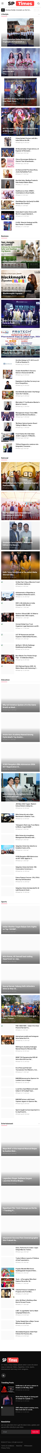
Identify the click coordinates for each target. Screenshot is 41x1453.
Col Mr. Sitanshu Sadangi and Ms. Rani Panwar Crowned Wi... (27, 223)
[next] (38, 10)
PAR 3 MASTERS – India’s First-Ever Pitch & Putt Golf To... (27, 1027)
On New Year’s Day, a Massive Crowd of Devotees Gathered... (28, 583)
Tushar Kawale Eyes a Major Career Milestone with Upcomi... (27, 1322)
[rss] (3, 1375)
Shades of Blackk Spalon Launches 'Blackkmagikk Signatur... (17, 292)
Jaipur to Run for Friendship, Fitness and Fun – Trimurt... (19, 1017)
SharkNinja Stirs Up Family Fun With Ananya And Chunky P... (27, 202)
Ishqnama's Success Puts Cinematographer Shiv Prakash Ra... (20, 1239)
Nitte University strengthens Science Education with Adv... (18, 795)
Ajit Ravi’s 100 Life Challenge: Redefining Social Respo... (25, 646)
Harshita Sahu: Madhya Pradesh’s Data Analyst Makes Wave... (27, 181)
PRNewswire (28, 1446)
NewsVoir (19, 1446)
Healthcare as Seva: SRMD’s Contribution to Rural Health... (25, 192)
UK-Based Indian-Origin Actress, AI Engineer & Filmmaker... (27, 150)
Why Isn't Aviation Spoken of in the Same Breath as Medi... (19, 706)
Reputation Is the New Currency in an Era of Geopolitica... (28, 382)
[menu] (2, 3)
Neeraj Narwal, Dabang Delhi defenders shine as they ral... (19, 987)
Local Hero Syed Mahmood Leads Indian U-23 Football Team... (27, 1090)
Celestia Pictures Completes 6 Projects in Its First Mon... (26, 1291)
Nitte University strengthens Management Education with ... (26, 836)
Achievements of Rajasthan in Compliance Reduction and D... (26, 593)
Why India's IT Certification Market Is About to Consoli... (28, 403)
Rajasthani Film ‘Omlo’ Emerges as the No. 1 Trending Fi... (20, 1209)
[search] (38, 3)
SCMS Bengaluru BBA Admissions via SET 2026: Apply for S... (27, 857)
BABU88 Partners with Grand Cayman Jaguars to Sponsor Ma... (27, 1100)
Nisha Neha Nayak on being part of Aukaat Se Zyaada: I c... (27, 1398)
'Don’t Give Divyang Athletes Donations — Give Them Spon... (19, 100)
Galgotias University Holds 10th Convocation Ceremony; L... (26, 868)
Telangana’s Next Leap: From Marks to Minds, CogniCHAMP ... (27, 826)
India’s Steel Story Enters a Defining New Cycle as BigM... (19, 322)
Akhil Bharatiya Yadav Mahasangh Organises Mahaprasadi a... (16, 40)
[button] (39, 14)
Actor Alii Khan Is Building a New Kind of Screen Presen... (26, 1301)
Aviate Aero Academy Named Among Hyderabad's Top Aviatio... (18, 736)
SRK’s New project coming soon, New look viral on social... (27, 1409)
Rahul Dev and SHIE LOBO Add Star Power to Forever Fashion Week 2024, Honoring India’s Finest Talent (18, 10)
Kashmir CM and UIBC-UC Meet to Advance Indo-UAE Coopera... (27, 614)
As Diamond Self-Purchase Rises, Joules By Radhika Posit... (27, 171)
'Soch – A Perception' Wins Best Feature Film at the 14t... (26, 1280)
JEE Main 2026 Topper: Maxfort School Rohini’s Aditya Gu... (26, 805)
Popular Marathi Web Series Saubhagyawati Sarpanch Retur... (26, 1269)
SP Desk (5, 44)
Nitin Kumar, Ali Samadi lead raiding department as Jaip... (17, 957)
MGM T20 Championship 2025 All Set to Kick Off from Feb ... (26, 1058)
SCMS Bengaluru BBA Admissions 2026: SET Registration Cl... (19, 765)
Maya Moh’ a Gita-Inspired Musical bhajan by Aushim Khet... (20, 1150)
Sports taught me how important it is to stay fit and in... (28, 1111)
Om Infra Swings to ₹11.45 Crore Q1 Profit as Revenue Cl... (27, 361)
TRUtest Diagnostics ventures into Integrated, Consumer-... (27, 445)
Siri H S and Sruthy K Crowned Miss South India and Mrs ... (20, 70)
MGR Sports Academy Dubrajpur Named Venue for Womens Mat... (26, 1048)
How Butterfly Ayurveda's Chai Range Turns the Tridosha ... (28, 393)
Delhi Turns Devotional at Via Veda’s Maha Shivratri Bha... (20, 573)
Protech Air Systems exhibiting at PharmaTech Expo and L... (16, 351)
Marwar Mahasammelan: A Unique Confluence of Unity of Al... (17, 514)
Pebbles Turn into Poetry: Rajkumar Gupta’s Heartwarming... (20, 484)
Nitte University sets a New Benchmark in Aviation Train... (25, 815)
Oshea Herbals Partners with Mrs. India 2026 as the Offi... (27, 139)
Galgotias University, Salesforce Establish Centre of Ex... (26, 847)
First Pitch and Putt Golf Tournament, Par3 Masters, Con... (27, 1069)
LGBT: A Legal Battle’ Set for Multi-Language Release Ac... (27, 1312)
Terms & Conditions (7, 1446)
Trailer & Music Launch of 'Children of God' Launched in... (27, 1259)
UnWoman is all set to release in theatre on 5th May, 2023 (27, 1387)
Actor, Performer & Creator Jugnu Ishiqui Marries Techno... (27, 1248)
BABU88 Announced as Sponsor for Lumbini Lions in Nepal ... (27, 1079)
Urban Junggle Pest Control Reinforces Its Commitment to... (20, 262)
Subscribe (35, 1432)
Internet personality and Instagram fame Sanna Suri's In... (27, 1037)
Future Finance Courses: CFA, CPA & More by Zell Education (27, 878)
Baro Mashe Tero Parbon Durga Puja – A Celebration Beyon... (26, 656)
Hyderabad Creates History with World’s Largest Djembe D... (26, 213)
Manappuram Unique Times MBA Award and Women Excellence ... (26, 414)
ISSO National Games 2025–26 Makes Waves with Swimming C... (26, 667)
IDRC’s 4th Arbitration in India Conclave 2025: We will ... (25, 604)
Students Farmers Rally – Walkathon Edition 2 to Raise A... (18, 543)
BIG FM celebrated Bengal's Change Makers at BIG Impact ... (20, 129)
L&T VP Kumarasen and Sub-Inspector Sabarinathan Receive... (27, 635)
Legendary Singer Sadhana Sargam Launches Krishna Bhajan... (17, 1179)
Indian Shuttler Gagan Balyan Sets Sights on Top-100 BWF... (20, 928)
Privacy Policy (5, 1448)
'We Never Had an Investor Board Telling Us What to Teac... (26, 424)
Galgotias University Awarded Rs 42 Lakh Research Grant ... (27, 889)
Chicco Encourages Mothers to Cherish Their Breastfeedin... (26, 160)
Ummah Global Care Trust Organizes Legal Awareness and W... (27, 625)
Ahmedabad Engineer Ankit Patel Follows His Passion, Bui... (26, 1333)
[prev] (35, 10)
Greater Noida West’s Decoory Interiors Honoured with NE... (26, 372)
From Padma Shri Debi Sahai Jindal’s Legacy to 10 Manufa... (26, 435)
